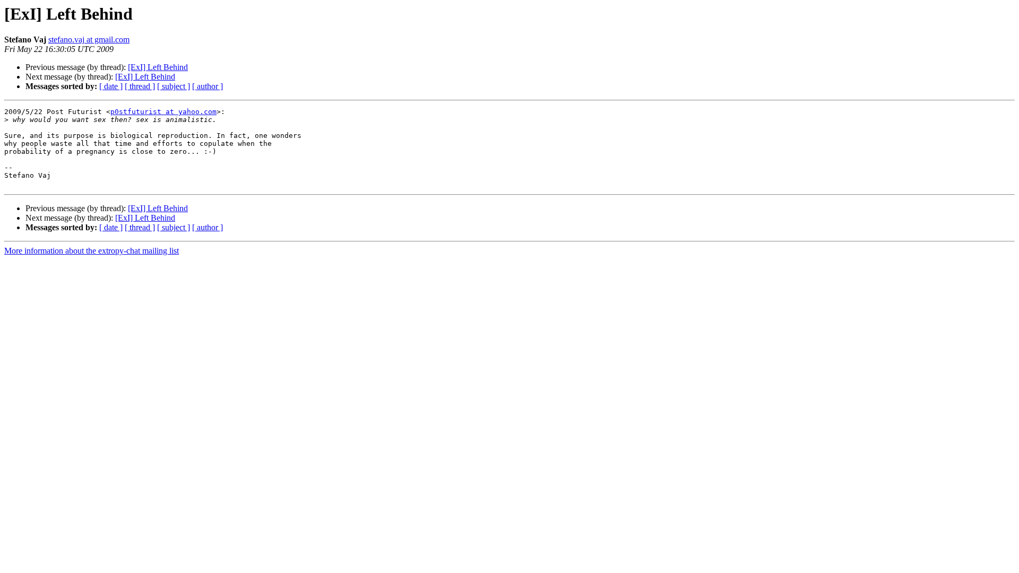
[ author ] (207, 86)
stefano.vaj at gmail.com (88, 39)
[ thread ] (140, 86)
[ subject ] (173, 86)
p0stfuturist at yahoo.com (163, 112)
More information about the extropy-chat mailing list (91, 250)
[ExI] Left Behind (158, 67)
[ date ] (111, 86)
